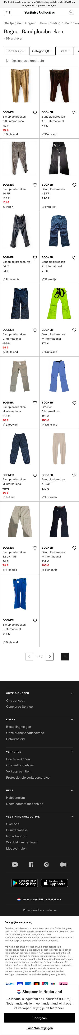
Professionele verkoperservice (28, 777)
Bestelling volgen (18, 726)
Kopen (11, 719)
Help (9, 790)
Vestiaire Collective (23, 816)
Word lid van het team (22, 842)
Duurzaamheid (16, 830)
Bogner (30, 23)
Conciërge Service (19, 706)
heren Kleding (50, 23)
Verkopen (13, 752)
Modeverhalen (16, 848)
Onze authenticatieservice (25, 732)
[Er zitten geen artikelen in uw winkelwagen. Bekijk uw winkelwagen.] (71, 12)
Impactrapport (16, 836)
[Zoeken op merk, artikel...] (8, 12)
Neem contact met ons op (24, 803)
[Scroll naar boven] (65, 656)
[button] (71, 12)
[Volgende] (49, 656)
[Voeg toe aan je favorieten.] (35, 112)
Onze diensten (17, 693)
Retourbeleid (15, 739)
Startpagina (12, 23)
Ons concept (15, 700)
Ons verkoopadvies (20, 765)
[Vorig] (29, 656)
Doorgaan (39, 1018)
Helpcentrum (15, 797)
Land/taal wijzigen (39, 1028)
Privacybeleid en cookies (37, 910)
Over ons (12, 824)
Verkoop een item (18, 771)
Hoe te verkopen (18, 759)
